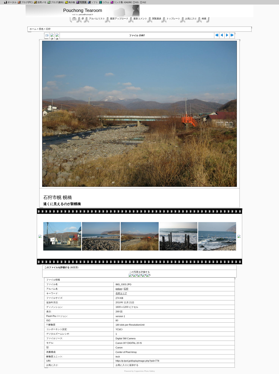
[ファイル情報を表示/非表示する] (52, 36)
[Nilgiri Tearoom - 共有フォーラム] (66, 2)
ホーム (33, 29)
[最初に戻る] (216, 36)
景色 (41, 29)
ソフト (94, 2)
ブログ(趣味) (57, 2)
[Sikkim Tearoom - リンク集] (112, 2)
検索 (204, 18)
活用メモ (41, 2)
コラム (105, 2)
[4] (144, 275)
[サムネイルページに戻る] (46, 36)
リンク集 (118, 2)
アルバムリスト (97, 18)
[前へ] (221, 36)
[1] (131, 275)
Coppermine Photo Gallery (144, 371)
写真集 (83, 2)
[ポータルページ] (5, 2)
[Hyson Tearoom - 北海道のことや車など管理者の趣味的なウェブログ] (49, 2)
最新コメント (140, 18)
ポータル (12, 2)
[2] (135, 275)
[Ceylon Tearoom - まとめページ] (35, 2)
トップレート (173, 18)
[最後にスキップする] (232, 36)
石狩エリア (121, 293)
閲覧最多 (156, 18)
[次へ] (227, 36)
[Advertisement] (194, 10)
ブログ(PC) (27, 2)
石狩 (48, 29)
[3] (139, 275)
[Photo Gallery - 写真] (77, 2)
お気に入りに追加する (127, 365)
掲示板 (71, 2)
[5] (148, 275)
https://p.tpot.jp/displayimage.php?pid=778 (137, 361)
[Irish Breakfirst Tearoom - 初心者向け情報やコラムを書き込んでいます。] (100, 2)
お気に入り (191, 18)
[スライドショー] (57, 36)
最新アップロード (119, 18)
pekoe (119, 289)
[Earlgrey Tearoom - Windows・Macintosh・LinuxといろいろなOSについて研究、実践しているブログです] (19, 2)
